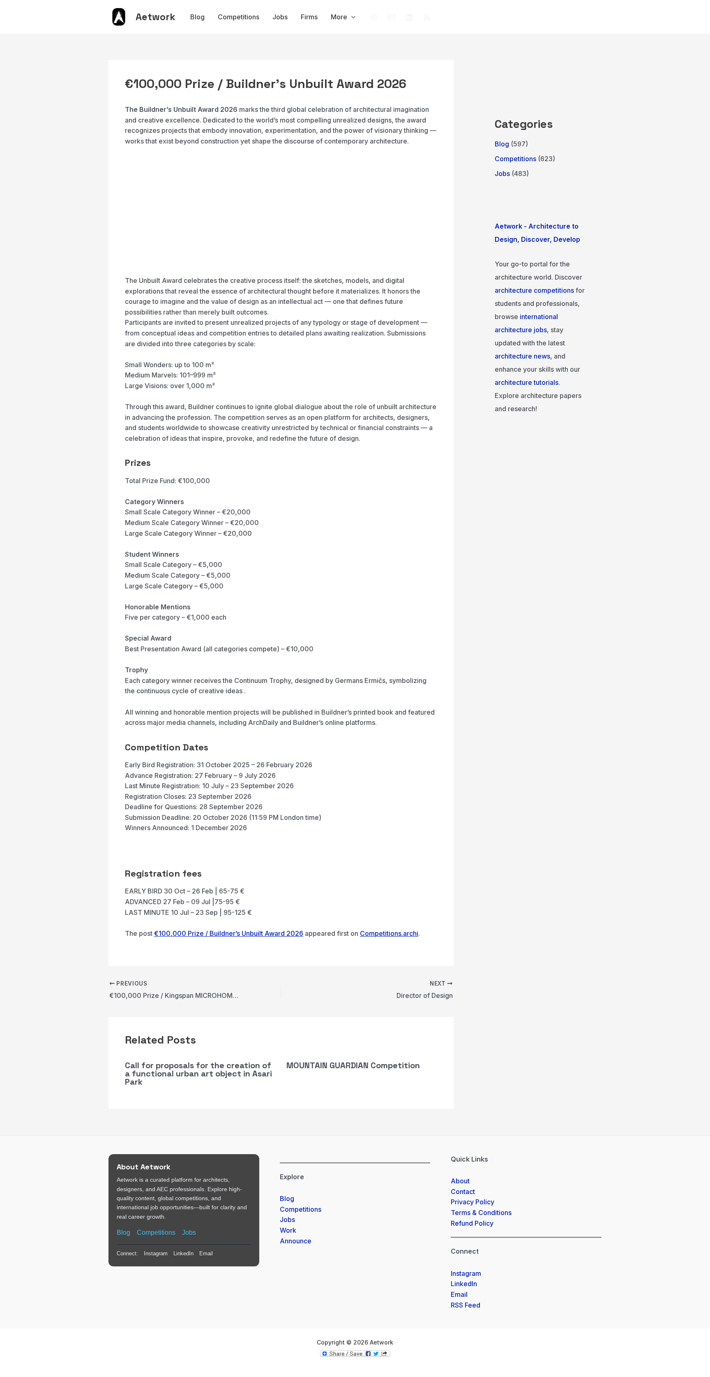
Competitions (238, 17)
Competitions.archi (389, 933)
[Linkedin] (409, 17)
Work (288, 1230)
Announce (295, 1241)
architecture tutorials (526, 382)
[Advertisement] (281, 214)
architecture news (522, 356)
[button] (351, 16)
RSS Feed (465, 1305)
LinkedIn (183, 1253)
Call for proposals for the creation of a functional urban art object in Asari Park (198, 1073)
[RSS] (427, 17)
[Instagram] (374, 17)
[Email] (391, 17)
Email (206, 1253)
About (460, 1181)
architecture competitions (534, 290)
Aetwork (155, 16)
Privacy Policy (472, 1202)
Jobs (280, 17)
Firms (309, 17)
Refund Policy (472, 1223)
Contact (463, 1191)
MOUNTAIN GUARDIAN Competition (353, 1065)
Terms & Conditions (481, 1212)
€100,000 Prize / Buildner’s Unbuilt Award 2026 (228, 933)
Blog (197, 17)
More (339, 17)
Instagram (156, 1253)
